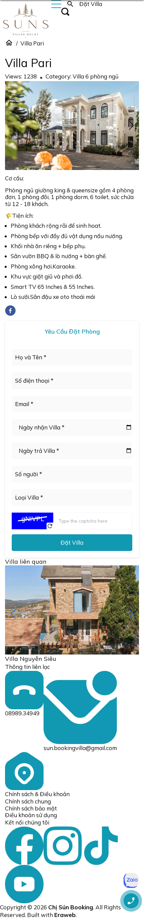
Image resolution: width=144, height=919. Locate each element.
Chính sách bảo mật (31, 808)
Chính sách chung (28, 801)
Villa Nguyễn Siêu (30, 659)
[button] (131, 125)
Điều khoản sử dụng (31, 814)
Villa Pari (32, 43)
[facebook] (10, 310)
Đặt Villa (72, 542)
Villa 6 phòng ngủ (96, 76)
